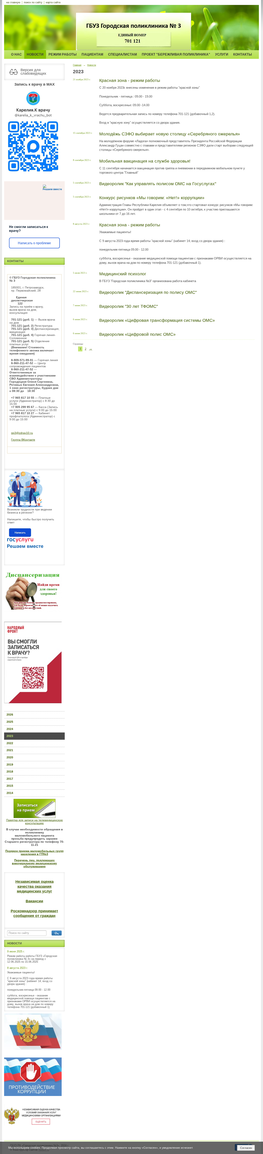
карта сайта (53, 2)
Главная (77, 65)
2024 (10, 729)
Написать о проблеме (34, 243)
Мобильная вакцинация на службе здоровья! (144, 161)
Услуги (221, 54)
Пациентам (92, 54)
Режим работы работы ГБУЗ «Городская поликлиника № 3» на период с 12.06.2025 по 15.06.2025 (32, 959)
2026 (10, 714)
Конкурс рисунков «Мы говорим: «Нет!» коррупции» (151, 197)
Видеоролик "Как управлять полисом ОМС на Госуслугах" (157, 183)
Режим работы (62, 54)
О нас (16, 54)
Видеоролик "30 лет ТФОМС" (128, 306)
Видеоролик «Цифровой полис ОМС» (137, 334)
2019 (10, 764)
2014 (10, 793)
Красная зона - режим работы (129, 80)
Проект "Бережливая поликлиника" (176, 54)
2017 (10, 778)
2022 (10, 743)
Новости (35, 54)
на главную (13, 2)
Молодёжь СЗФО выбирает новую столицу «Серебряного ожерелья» (169, 133)
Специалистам (122, 54)
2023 (10, 736)
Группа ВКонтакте (23, 439)
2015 (10, 785)
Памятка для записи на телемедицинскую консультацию (34, 822)
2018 (10, 771)
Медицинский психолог (122, 273)
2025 (10, 721)
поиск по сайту (33, 2)
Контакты (242, 54)
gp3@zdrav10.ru (22, 433)
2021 (10, 750)
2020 (10, 757)
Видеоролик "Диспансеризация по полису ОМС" (148, 292)
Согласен (246, 1147)
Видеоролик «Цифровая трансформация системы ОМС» (157, 320)
